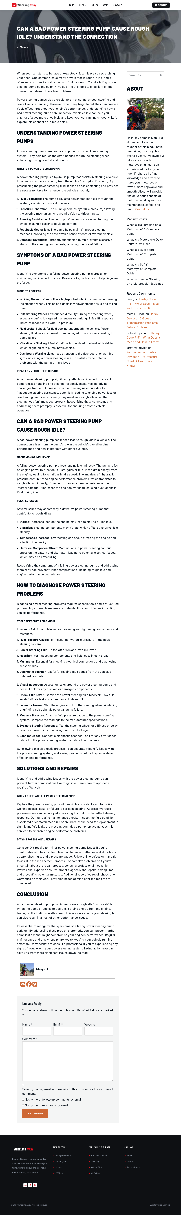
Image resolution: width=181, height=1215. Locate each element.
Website (89, 1024)
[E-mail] (23, 985)
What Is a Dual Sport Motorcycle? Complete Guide (141, 254)
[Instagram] (35, 1185)
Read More (142, 209)
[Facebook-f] (30, 1185)
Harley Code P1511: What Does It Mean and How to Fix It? (143, 304)
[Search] (161, 75)
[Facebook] (29, 985)
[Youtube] (25, 1185)
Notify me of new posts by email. (47, 1105)
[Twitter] (34, 985)
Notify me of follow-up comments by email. (53, 1099)
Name (27, 1024)
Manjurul (24, 47)
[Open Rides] (86, 5)
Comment (29, 1039)
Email (58, 1024)
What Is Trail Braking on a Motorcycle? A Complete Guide (144, 229)
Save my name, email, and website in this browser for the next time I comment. (67, 1091)
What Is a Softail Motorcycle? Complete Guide (141, 269)
